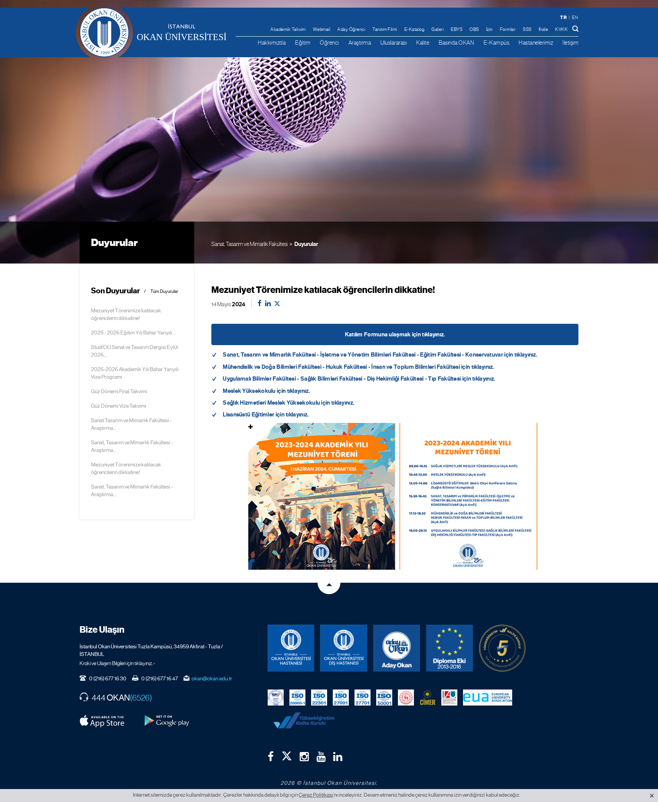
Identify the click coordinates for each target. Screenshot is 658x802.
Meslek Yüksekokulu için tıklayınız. (266, 390)
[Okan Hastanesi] (291, 648)
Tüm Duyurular (164, 291)
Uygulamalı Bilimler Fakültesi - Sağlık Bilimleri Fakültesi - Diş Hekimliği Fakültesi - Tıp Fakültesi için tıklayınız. (359, 378)
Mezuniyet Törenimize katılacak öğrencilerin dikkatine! (126, 314)
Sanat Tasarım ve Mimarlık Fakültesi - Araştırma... (131, 424)
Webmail (322, 29)
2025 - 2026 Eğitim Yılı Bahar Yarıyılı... (133, 332)
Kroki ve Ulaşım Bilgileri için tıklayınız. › (117, 663)
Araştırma (359, 42)
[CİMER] (428, 697)
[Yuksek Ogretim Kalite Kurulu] (502, 648)
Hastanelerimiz (536, 42)
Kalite (422, 42)
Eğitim (302, 42)
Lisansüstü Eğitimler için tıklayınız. (265, 414)
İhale (543, 29)
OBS (474, 29)
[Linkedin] (337, 756)
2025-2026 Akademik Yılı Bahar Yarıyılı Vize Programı (135, 373)
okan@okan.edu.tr (212, 678)
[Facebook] (271, 756)
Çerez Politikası (316, 795)
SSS (527, 29)
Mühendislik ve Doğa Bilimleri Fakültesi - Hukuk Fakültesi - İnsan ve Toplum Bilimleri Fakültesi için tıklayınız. (358, 366)
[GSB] (406, 697)
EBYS (456, 29)
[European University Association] (488, 697)
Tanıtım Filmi (384, 29)
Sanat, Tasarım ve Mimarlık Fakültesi (249, 244)
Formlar (508, 29)
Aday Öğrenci (351, 29)
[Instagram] (304, 756)
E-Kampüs (496, 42)
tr (563, 17)
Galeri (437, 29)
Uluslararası (393, 42)
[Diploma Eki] (449, 648)
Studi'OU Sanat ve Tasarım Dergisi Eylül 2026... (134, 351)
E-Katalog (414, 29)
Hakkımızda (272, 42)
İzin (489, 29)
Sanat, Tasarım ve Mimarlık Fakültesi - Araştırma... (132, 446)
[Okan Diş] (343, 648)
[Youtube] (321, 756)
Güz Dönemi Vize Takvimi (118, 406)
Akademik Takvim (288, 29)
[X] (286, 754)
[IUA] (449, 697)
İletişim (570, 42)
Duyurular (306, 244)
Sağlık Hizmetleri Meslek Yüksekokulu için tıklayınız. (288, 402)
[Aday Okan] (396, 648)
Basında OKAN (456, 42)
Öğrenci (329, 42)
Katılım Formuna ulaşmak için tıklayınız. (395, 334)
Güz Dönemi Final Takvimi (119, 391)
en (575, 17)
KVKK (561, 29)
